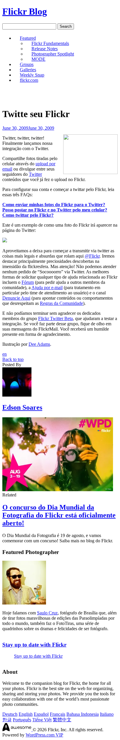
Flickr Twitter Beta (55, 318)
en (4, 354)
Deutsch (9, 714)
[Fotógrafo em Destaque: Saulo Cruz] (24, 602)
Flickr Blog (24, 11)
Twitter (35, 174)
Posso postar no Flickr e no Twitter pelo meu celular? (54, 209)
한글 (7, 719)
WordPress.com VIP (44, 734)
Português (22, 719)
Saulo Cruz (47, 612)
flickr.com (29, 80)
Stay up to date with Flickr (34, 645)
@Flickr (92, 255)
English (26, 714)
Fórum (28, 282)
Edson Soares (22, 407)
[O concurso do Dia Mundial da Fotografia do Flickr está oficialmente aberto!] (57, 489)
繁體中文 (62, 719)
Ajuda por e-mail (47, 287)
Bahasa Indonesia (82, 714)
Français (57, 714)
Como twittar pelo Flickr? (28, 215)
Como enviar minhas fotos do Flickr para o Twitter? (53, 204)
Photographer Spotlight (52, 53)
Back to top (13, 359)
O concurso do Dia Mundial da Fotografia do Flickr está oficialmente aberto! (59, 515)
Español (41, 714)
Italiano (107, 714)
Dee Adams (39, 344)
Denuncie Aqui (16, 298)
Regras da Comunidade (61, 303)
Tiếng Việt (42, 719)
